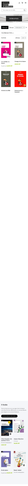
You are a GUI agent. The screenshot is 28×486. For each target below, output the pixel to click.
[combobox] (14, 10)
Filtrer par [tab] (4, 27)
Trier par (11, 27)
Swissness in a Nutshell (19, 91)
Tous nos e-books (9, 416)
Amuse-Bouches (18, 439)
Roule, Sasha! (17, 470)
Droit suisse (4, 470)
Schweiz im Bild (5, 90)
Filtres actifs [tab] (6, 33)
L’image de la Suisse (20, 61)
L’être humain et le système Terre (6, 439)
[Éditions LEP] (7, 7)
